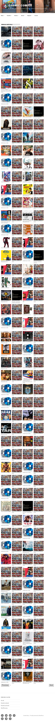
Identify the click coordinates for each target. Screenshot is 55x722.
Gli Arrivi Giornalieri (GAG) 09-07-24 (16, 156)
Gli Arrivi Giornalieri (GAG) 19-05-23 (38, 591)
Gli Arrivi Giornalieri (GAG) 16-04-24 (16, 248)
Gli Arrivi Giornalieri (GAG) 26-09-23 (5, 447)
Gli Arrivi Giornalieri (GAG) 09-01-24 (16, 355)
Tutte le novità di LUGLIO (27, 207)
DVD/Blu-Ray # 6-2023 (26, 616)
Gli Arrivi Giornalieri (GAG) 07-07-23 (38, 526)
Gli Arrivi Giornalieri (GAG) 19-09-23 (16, 447)
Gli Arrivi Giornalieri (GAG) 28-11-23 (38, 381)
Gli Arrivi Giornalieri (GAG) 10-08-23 (38, 473)
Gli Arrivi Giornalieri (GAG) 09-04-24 (38, 248)
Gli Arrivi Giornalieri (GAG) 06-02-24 (16, 328)
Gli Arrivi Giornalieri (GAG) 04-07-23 (5, 539)
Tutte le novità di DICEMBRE (38, 50)
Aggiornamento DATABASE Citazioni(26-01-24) (5, 342)
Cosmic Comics (20, 5)
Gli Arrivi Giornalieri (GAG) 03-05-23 (16, 617)
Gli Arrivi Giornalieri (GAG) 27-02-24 (38, 301)
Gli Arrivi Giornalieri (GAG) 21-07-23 (38, 499)
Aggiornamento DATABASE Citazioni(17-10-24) (5, 64)
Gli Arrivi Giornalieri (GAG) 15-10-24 (27, 64)
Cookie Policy (26, 715)
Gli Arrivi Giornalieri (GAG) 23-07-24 (16, 143)
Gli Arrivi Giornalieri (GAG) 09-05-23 (27, 604)
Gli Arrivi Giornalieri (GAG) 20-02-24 (16, 315)
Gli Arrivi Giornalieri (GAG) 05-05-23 (38, 604)
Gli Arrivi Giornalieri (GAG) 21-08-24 (16, 117)
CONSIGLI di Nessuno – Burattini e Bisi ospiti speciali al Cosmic (27, 381)
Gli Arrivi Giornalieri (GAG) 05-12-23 (16, 381)
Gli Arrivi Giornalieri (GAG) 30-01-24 (38, 328)
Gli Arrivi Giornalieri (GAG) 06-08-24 (27, 130)
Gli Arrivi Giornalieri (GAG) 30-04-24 (16, 235)
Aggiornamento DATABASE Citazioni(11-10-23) (5, 434)
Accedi (36, 15)
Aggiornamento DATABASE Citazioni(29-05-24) (27, 195)
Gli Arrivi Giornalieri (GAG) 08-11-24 (16, 38)
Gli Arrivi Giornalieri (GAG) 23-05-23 (16, 591)
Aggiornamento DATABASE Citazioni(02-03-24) (5, 301)
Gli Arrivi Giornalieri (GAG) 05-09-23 (27, 460)
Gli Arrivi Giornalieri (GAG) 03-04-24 (16, 261)
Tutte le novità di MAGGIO (5, 287)
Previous (5, 685)
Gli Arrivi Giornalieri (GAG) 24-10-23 (16, 421)
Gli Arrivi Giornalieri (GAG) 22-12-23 (38, 355)
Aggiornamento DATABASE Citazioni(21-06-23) (27, 552)
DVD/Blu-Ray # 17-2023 (5, 394)
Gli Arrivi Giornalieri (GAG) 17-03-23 (38, 683)
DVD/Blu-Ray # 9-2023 (26, 538)
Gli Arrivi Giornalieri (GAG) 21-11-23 (16, 395)
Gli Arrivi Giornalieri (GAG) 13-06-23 (27, 565)
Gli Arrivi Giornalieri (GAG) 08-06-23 (38, 565)
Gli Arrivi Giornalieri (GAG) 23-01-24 (16, 342)
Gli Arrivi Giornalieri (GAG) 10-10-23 (16, 434)
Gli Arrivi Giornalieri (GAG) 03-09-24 (27, 104)
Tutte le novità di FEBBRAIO (27, 367)
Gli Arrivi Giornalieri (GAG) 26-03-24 (16, 275)
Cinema (16, 15)
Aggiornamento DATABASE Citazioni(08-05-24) (27, 221)
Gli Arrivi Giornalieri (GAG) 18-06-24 (38, 169)
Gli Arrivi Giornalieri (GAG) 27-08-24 (5, 117)
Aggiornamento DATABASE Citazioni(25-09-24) (27, 76)
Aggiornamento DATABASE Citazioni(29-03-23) (5, 670)
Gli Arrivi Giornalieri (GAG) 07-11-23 (27, 408)
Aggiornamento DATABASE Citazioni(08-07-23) (27, 526)
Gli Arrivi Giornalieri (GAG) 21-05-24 (16, 208)
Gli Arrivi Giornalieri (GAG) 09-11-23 (16, 408)
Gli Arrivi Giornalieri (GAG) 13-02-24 (38, 315)
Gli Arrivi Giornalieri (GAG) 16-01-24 (38, 342)
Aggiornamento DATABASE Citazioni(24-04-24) (27, 235)
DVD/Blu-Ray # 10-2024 (5, 50)
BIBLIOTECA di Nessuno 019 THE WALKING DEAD (27, 578)
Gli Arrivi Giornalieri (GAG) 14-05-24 (38, 208)
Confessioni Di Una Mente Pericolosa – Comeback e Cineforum (38, 261)
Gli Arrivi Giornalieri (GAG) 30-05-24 (16, 195)
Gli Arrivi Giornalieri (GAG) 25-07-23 (27, 499)
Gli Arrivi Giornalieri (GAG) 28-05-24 (38, 195)
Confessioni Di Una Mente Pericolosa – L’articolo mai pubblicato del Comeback (16, 301)
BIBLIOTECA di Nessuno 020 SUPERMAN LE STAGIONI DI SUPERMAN (27, 328)
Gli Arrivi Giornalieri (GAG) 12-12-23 (38, 368)
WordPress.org (4, 708)
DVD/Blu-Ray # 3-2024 (26, 260)
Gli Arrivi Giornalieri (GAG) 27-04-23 (38, 617)
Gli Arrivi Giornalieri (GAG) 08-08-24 (16, 130)
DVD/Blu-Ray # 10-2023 (5, 525)
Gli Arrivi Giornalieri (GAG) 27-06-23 (38, 539)
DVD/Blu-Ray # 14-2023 (5, 459)
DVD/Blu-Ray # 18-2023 (26, 354)
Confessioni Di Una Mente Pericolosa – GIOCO (38, 117)
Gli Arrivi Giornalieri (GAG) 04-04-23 (16, 657)
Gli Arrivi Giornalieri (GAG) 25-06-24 (16, 169)
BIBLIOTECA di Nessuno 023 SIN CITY (27, 248)
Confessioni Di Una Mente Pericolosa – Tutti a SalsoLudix (27, 51)
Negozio (29, 15)
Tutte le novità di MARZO (27, 341)
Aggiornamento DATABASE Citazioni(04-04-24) (5, 261)
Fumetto (9, 15)
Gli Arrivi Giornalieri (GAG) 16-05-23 (16, 604)
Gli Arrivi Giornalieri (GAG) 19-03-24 (38, 275)
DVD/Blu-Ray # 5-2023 (4, 656)
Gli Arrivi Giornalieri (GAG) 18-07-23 (16, 512)
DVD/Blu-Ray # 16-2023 (5, 407)
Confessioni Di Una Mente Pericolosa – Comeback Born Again (27, 512)
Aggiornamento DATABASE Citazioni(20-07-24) (27, 143)
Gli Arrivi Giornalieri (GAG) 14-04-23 (5, 643)
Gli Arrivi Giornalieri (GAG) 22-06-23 (16, 552)
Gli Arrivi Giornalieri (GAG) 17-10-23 (38, 421)
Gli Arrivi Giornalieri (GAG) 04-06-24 (38, 182)
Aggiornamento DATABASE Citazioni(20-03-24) (27, 275)
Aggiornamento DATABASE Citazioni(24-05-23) (5, 591)
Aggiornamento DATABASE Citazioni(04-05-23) (5, 617)
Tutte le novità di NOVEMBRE (27, 446)
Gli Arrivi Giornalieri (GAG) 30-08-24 (38, 104)
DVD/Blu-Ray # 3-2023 (4, 682)
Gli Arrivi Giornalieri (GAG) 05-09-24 (16, 104)
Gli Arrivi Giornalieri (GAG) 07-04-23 (38, 643)
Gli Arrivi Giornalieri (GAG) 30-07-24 (38, 130)
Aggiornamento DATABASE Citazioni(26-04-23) (5, 630)
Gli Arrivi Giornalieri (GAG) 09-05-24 (16, 221)
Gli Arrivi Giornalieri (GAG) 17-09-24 (16, 89)
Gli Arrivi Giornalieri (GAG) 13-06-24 (16, 182)
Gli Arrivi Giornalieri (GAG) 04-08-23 (16, 486)
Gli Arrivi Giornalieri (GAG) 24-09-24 (38, 76)
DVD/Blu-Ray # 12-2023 (26, 485)
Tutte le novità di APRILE (27, 314)
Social (22, 15)
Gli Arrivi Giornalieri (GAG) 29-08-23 (38, 460)
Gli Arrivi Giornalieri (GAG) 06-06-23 (5, 578)
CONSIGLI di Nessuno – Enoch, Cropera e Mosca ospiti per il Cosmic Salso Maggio (6, 221)
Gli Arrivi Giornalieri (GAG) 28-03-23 (16, 670)
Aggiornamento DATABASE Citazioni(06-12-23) (5, 381)
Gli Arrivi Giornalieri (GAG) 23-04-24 (38, 235)
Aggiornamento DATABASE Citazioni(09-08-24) (5, 130)
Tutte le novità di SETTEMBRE (6, 511)
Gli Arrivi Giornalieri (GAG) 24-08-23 (16, 473)
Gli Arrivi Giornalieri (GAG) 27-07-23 (16, 499)
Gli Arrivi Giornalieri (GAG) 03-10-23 (38, 434)
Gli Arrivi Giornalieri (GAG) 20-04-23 (16, 630)
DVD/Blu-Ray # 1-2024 (4, 327)
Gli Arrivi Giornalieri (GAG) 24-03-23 (38, 670)
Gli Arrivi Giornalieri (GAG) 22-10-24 (16, 51)
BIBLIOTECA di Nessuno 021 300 (27, 301)
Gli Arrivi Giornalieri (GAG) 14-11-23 (38, 395)
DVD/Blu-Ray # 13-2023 (26, 472)
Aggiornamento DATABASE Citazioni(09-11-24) (5, 38)
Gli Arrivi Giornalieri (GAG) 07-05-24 (38, 221)
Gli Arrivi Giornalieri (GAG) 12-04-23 (16, 643)
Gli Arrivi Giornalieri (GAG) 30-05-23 (38, 578)
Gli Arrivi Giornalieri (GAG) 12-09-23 (38, 447)
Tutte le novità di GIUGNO (5, 247)
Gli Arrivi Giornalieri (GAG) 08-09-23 (16, 460)
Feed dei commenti (5, 705)
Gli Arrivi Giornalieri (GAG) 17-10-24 (16, 64)
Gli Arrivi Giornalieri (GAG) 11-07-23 (16, 526)
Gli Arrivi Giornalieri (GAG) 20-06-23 (38, 552)
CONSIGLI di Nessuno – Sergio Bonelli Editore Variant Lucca (6, 421)
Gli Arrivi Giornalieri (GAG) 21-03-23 (16, 683)
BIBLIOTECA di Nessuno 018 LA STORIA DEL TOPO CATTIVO (28, 670)
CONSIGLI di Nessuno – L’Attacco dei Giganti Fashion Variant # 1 (27, 643)
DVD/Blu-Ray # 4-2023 (26, 656)
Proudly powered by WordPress (37, 715)
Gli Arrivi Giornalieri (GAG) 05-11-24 (27, 38)
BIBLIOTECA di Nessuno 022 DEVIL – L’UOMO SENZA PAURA (6, 275)
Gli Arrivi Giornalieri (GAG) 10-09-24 (38, 89)
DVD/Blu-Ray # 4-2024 (4, 234)
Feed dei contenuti (5, 703)
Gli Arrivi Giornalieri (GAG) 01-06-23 (16, 578)
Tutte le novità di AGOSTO (5, 564)
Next (51, 685)
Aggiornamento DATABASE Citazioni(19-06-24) (27, 169)
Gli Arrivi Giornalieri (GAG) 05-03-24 (38, 288)
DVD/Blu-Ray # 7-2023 (26, 590)
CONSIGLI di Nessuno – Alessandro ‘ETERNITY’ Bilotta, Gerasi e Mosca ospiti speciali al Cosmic (6, 91)
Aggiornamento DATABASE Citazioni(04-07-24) (27, 156)
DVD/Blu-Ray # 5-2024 (4, 207)
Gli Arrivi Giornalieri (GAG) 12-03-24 (16, 288)
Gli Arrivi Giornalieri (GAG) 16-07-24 (38, 143)
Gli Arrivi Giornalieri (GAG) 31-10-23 (38, 408)
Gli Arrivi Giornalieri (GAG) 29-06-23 (16, 539)
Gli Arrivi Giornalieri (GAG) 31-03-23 (38, 657)
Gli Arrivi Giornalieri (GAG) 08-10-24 (38, 64)
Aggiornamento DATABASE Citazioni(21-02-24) (5, 315)
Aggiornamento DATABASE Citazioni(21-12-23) (5, 368)
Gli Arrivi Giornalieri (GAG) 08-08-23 (5, 486)
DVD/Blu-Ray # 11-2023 (5, 498)
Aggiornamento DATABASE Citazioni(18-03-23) (27, 683)
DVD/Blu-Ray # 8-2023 (4, 551)
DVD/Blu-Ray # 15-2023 (26, 433)
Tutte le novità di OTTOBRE (5, 472)
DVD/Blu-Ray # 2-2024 (26, 287)
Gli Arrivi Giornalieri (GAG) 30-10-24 (38, 38)
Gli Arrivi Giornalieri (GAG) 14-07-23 (38, 512)
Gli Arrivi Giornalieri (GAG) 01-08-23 (38, 486)
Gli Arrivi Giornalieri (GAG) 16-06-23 (16, 565)
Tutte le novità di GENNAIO (27, 394)
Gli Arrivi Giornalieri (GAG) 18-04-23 (38, 630)
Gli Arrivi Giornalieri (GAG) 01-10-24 (16, 76)
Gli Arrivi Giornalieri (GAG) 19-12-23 (16, 368)
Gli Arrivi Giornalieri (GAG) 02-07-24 (38, 156)
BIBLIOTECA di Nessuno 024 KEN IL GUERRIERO (5, 195)
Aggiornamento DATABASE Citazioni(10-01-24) (5, 355)
